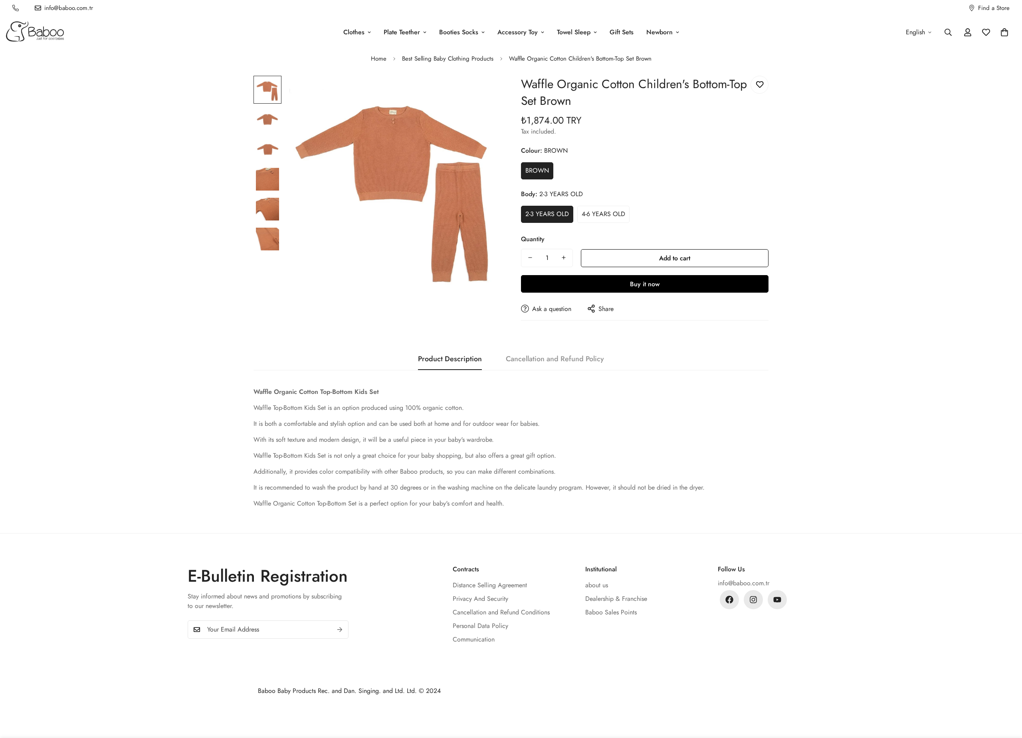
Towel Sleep (573, 32)
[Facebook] (729, 599)
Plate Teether (402, 32)
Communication (474, 639)
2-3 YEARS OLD (547, 213)
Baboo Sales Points (611, 612)
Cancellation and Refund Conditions (501, 612)
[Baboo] (35, 32)
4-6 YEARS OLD (603, 213)
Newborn (659, 32)
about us (596, 585)
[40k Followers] (753, 599)
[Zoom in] (484, 93)
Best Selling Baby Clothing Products (447, 58)
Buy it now (645, 283)
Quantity (533, 238)
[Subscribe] (340, 629)
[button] (1004, 32)
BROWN (537, 170)
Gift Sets (622, 32)
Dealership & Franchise (616, 598)
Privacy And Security (480, 598)
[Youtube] (777, 599)
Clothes (353, 32)
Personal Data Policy (480, 625)
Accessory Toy (517, 32)
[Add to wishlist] (759, 85)
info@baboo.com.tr (743, 583)
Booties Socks (458, 32)
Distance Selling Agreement (490, 585)
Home (378, 58)
